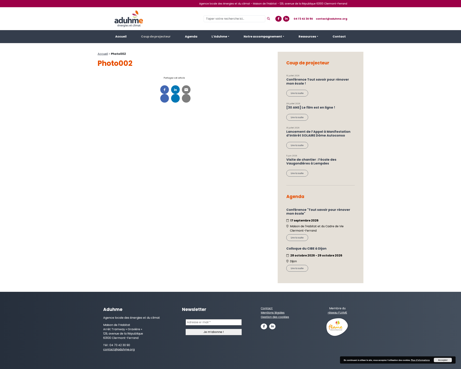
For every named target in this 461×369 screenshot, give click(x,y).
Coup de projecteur (156, 36)
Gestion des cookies (275, 317)
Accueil (121, 36)
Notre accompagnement (263, 36)
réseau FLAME (337, 313)
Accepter (443, 360)
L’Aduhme (219, 36)
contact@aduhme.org (331, 19)
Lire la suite (297, 93)
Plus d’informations (420, 360)
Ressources (307, 36)
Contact (339, 36)
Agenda (191, 36)
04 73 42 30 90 (303, 19)
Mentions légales (273, 313)
